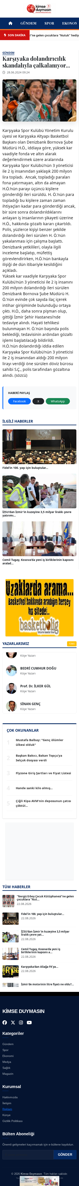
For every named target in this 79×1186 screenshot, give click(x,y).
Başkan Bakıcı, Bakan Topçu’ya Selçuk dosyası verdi (39, 757)
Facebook (19, 401)
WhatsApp (58, 401)
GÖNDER (65, 1154)
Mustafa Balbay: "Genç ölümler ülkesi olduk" (39, 742)
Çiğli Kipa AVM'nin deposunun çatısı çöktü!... (43, 803)
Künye (6, 1115)
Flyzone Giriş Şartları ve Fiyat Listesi (43, 773)
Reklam (7, 1109)
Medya (6, 1061)
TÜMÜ (72, 643)
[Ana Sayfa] (39, 8)
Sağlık (6, 1067)
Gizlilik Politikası (12, 1121)
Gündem (28, 23)
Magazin (7, 1073)
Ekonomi (8, 1056)
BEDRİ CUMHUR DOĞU (38, 661)
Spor (49, 23)
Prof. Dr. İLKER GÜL (35, 679)
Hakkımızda (10, 1097)
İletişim (6, 1103)
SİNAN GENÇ (30, 697)
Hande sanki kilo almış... (34, 788)
